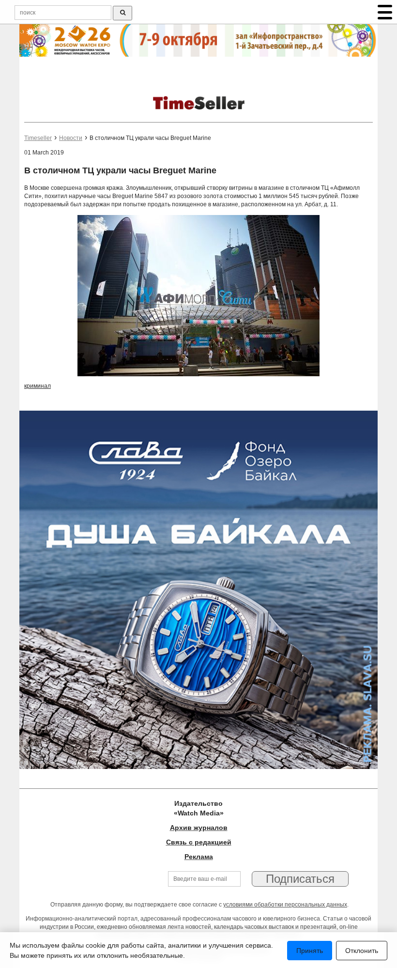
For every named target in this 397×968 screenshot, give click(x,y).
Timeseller (38, 138)
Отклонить (361, 950)
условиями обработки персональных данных (285, 904)
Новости (70, 138)
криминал (37, 386)
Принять (309, 950)
